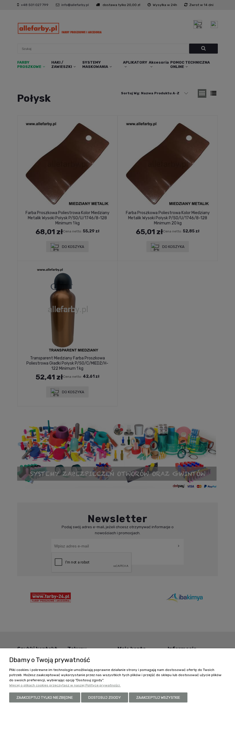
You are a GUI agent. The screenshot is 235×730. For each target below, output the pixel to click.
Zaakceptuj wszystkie (158, 697)
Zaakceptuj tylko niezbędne (44, 697)
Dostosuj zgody (104, 697)
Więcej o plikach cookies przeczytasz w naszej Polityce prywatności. (65, 685)
